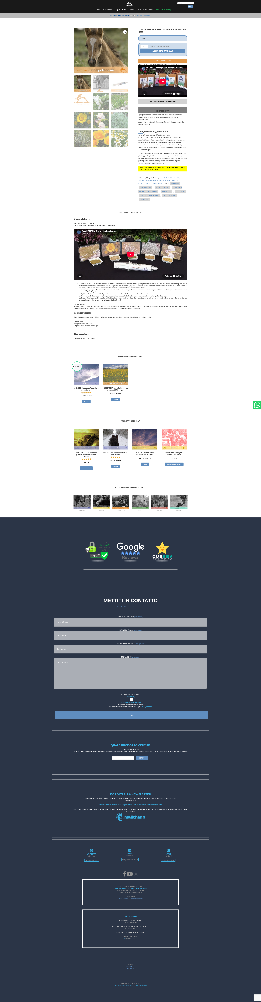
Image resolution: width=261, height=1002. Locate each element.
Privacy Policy (130, 966)
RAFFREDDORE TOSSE (149, 196)
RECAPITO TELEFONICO (130, 643)
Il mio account (148, 10)
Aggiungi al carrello (163, 51)
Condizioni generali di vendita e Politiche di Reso (130, 985)
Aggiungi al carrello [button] (174, 464)
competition (162, 187)
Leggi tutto (86, 468)
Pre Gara (180, 192)
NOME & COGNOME (130, 616)
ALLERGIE (175, 183)
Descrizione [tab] (123, 212)
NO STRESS (166, 192)
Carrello (131, 10)
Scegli (86, 401)
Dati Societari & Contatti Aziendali (130, 899)
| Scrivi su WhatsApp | (163, 10)
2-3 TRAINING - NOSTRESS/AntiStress (162, 180)
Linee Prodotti (107, 10)
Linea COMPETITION (163, 60)
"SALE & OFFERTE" (143, 15)
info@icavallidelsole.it (130, 860)
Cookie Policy (130, 968)
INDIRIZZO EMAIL (130, 630)
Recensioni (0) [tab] (136, 212)
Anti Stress (146, 187)
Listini (124, 10)
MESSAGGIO (130, 657)
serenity (144, 200)
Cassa (139, 10)
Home (98, 10)
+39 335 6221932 (91, 860)
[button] (125, 32)
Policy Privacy (147, 707)
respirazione (169, 196)
